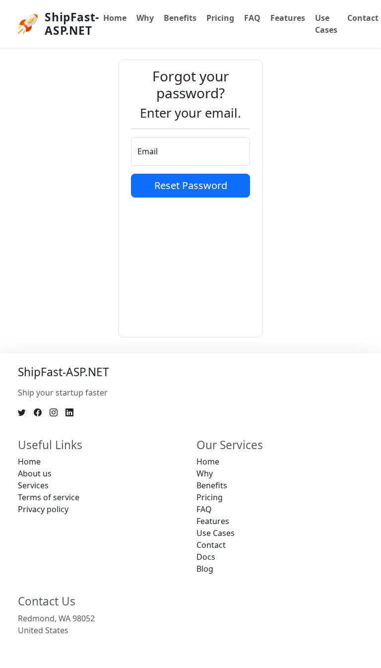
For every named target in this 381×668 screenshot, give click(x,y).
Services (33, 485)
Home (115, 17)
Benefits (180, 17)
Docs (205, 556)
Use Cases (326, 23)
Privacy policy (43, 509)
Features (287, 17)
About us (35, 473)
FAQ (252, 17)
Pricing (220, 17)
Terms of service (48, 497)
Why (145, 17)
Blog (204, 568)
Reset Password (190, 185)
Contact (211, 544)
